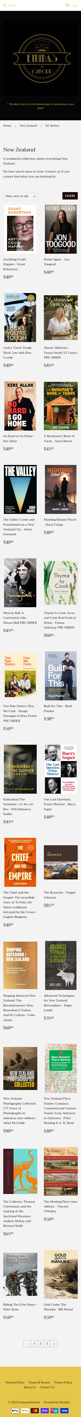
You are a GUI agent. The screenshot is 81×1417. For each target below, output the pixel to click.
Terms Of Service (39, 1382)
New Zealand (28, 125)
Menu (13, 5)
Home (7, 125)
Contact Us (47, 1387)
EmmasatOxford (29, 1402)
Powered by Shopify (57, 1402)
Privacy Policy (63, 1382)
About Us (30, 1387)
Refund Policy (15, 1382)
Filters (70, 196)
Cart (74, 5)
